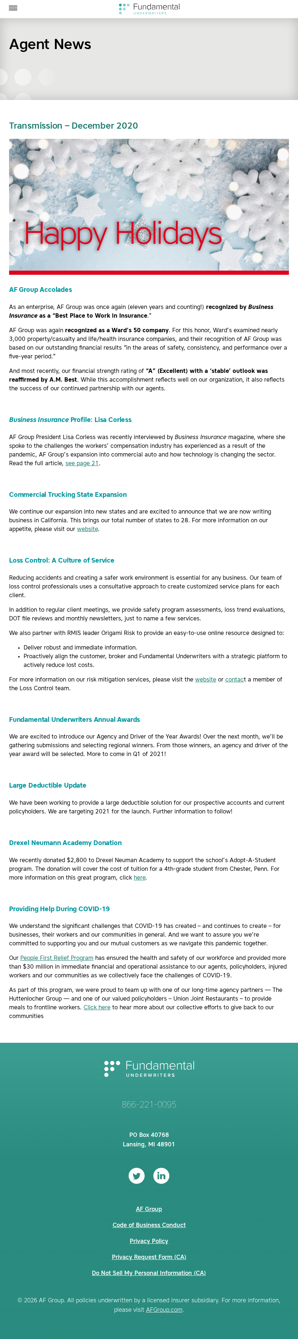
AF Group (149, 1210)
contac (234, 680)
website (87, 529)
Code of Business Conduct (149, 1226)
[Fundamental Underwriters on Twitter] (137, 1176)
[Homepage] (149, 9)
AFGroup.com (164, 1310)
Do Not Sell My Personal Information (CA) (149, 1273)
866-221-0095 (149, 1105)
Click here (97, 1008)
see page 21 (82, 464)
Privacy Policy (149, 1241)
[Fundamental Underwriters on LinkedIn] (161, 1176)
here (139, 878)
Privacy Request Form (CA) (149, 1257)
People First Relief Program (56, 958)
